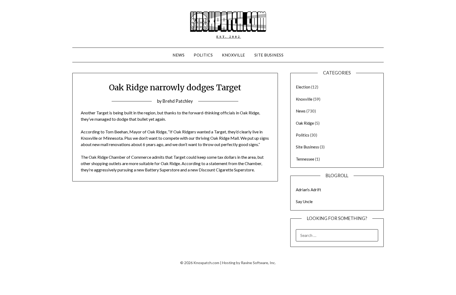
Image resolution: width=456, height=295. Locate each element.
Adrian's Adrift (308, 189)
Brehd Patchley (178, 101)
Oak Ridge (305, 123)
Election (303, 87)
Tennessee (305, 159)
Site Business (269, 55)
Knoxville (233, 55)
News (178, 55)
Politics (203, 55)
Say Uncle (304, 201)
